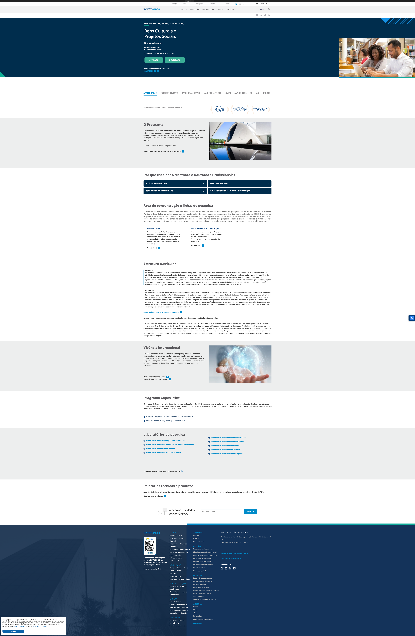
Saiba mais (152, 248)
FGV (189, 1)
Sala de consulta (175, 558)
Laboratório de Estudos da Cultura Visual (163, 453)
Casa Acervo (174, 561)
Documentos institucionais (203, 619)
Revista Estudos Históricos (203, 565)
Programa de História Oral (179, 549)
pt (236, 4)
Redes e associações (177, 626)
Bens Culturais (175, 602)
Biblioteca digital (199, 571)
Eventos (266, 93)
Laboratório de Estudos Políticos (225, 446)
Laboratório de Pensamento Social (160, 449)
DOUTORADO (174, 60)
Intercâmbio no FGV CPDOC (156, 379)
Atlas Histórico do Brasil (202, 561)
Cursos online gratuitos (178, 610)
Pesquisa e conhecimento (202, 549)
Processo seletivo (169, 93)
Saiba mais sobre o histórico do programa (162, 151)
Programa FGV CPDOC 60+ (179, 579)
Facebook (257, 15)
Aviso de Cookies (19, 626)
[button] (240, 141)
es (243, 4)
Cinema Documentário (178, 605)
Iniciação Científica (200, 584)
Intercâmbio (174, 623)
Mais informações (212, 93)
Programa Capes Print (201, 587)
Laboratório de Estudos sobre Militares (227, 442)
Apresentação (150, 93)
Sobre (195, 607)
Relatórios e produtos (153, 496)
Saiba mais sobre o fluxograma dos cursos (162, 312)
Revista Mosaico (199, 568)
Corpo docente (175, 576)
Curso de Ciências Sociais (179, 568)
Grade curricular (175, 571)
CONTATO (226, 4)
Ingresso (172, 573)
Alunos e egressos (243, 93)
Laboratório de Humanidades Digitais (227, 454)
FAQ (257, 93)
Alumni (196, 613)
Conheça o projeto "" (169, 417)
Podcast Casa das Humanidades (205, 555)
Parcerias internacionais (154, 377)
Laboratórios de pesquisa (202, 578)
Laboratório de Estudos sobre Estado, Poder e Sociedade (170, 445)
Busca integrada (175, 535)
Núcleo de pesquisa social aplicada (206, 591)
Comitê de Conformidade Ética (204, 599)
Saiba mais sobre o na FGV (165, 421)
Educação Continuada (178, 613)
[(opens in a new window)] (182, 471)
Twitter (265, 15)
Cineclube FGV (198, 542)
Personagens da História (202, 558)
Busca (262, 9)
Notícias (196, 535)
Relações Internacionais (178, 607)
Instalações (197, 616)
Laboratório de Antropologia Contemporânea (165, 441)
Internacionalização (177, 620)
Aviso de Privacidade (40, 626)
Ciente (13, 631)
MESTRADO (153, 60)
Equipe (228, 93)
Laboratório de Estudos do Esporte (225, 450)
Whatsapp (269, 15)
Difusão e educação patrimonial (205, 552)
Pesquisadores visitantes (202, 581)
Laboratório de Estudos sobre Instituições (228, 438)
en (240, 4)
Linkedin (261, 15)
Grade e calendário (191, 93)
